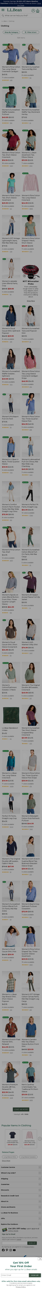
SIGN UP (35, 1275)
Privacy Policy (21, 1287)
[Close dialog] (39, 1259)
